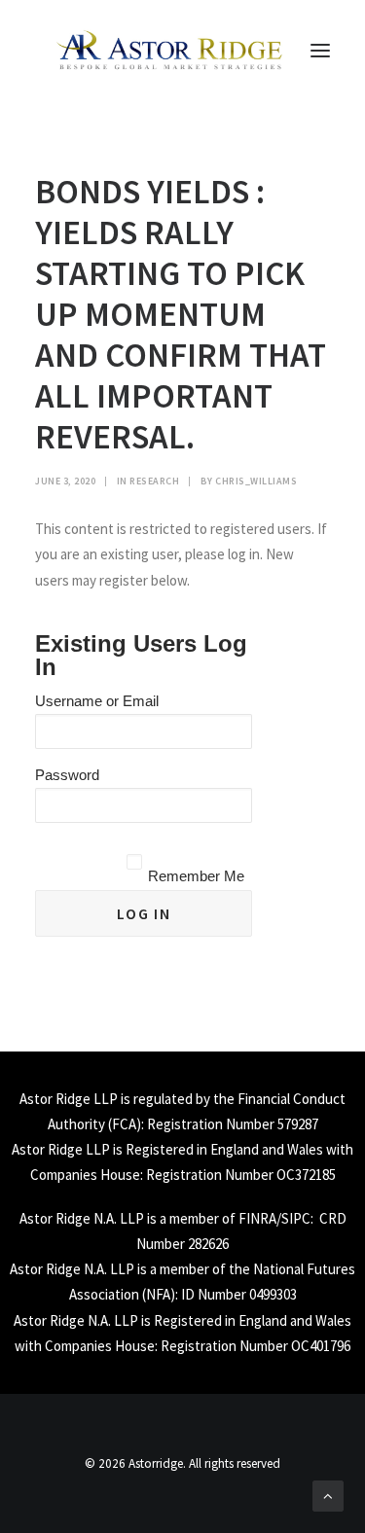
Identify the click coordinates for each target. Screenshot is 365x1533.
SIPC (295, 1218)
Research (154, 481)
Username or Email (97, 701)
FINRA (257, 1218)
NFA (158, 1294)
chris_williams (256, 481)
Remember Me (196, 876)
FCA (124, 1124)
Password (67, 774)
